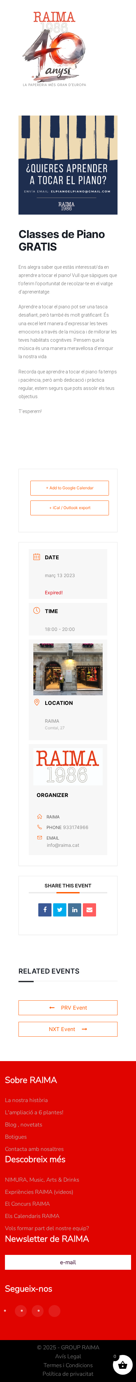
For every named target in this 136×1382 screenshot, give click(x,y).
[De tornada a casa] (54, 49)
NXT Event (62, 1029)
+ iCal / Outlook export (69, 507)
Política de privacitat (68, 1374)
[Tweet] (59, 909)
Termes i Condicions (68, 1365)
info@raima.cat (63, 845)
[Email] (89, 909)
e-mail (68, 1262)
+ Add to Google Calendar (69, 487)
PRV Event (74, 1007)
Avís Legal (68, 1356)
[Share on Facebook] (44, 909)
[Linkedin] (74, 909)
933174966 (75, 827)
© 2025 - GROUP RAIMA (68, 1347)
